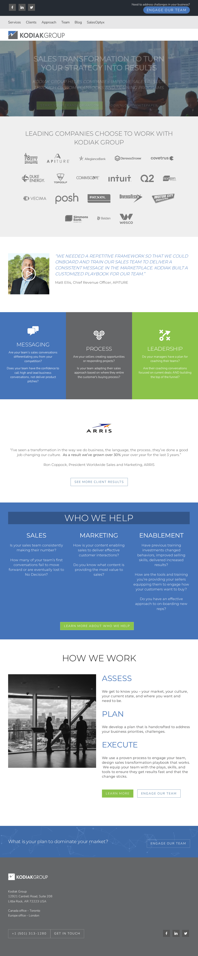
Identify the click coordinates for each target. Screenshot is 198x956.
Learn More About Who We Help (97, 626)
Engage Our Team (166, 10)
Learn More (118, 793)
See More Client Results (99, 482)
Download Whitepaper (134, 105)
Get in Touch (67, 933)
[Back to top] (185, 944)
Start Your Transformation (69, 105)
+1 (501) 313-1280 (29, 933)
